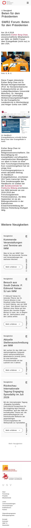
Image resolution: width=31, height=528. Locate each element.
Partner (4, 509)
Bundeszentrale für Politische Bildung (11, 187)
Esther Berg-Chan (19, 35)
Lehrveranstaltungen (8, 503)
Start (3, 492)
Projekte (5, 496)
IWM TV (4, 523)
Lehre (4, 501)
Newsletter (5, 525)
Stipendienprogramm (9, 513)
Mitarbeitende (6, 498)
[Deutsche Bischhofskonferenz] (12, 469)
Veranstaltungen (7, 505)
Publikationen (6, 507)
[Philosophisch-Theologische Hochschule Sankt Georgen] (12, 477)
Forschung (5, 494)
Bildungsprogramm (8, 515)
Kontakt (4, 519)
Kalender (5, 521)
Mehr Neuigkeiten (15, 443)
